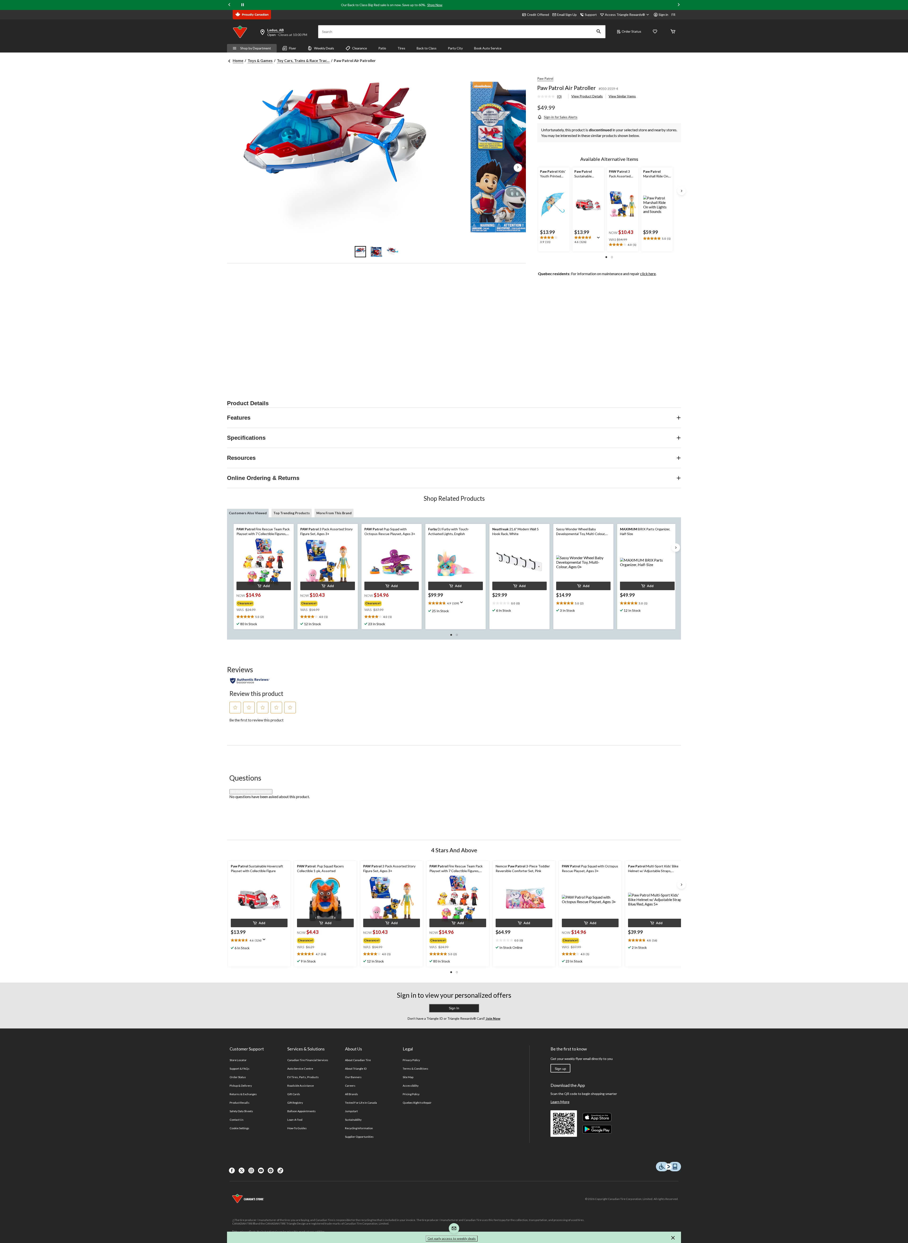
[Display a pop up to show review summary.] (599, 239)
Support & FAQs (240, 1068)
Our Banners (353, 1077)
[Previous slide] (229, 5)
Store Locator (238, 1060)
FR (673, 15)
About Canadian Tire (358, 1060)
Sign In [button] (454, 1008)
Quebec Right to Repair (417, 1102)
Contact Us (237, 1119)
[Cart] (673, 32)
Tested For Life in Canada (361, 1102)
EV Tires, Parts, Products (303, 1077)
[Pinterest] (271, 1170)
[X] (241, 1170)
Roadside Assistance (300, 1085)
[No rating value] (547, 96)
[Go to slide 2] (376, 251)
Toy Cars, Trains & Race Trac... (303, 60)
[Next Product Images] (518, 167)
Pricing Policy (411, 1094)
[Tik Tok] (280, 1170)
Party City (455, 48)
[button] (599, 32)
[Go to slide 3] (392, 251)
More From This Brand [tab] (334, 513)
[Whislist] (655, 32)
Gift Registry (295, 1102)
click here (648, 273)
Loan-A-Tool (294, 1119)
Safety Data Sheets (241, 1111)
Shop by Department (255, 48)
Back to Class (427, 48)
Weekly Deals (324, 48)
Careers (350, 1085)
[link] (551, 97)
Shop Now (434, 5)
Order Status (631, 31)
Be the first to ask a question (251, 792)
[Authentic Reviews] (249, 680)
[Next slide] (678, 5)
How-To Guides (297, 1128)
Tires (401, 48)
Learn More (559, 1101)
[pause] (242, 5)
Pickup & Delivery (241, 1085)
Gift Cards (293, 1094)
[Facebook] (232, 1170)
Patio (382, 48)
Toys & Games (260, 60)
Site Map (408, 1077)
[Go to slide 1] (360, 251)
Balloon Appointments (301, 1111)
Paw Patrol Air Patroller (566, 87)
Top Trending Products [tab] (291, 513)
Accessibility (411, 1085)
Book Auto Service (488, 48)
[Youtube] (261, 1170)
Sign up (560, 1069)
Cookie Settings (239, 1128)
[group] (260, 602)
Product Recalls (239, 1102)
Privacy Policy (411, 1060)
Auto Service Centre (300, 1068)
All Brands (351, 1094)
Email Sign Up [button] (567, 15)
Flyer (292, 48)
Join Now (492, 1018)
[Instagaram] (251, 1170)
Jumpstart (351, 1111)
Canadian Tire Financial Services (307, 1060)
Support (591, 15)
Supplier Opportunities (359, 1136)
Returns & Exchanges (243, 1094)
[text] (554, 240)
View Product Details (587, 96)
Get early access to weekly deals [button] (452, 1238)
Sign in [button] (663, 15)
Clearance (359, 48)
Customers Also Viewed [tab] (248, 513)
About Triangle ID (356, 1068)
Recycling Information (359, 1128)
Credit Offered (538, 15)
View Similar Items (622, 96)
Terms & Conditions (415, 1068)
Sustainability (353, 1119)
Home (238, 60)
